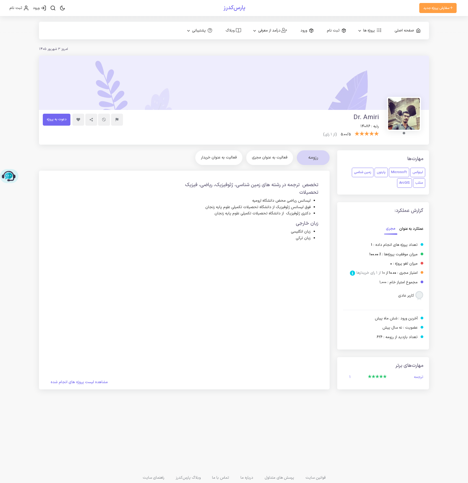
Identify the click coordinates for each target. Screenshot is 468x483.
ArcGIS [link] (404, 182)
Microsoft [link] (399, 172)
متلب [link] (419, 182)
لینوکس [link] (417, 172)
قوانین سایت (316, 478)
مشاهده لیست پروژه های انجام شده (79, 382)
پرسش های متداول (279, 478)
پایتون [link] (381, 172)
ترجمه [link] (418, 377)
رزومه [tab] (313, 157)
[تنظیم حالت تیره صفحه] (62, 8)
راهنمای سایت (153, 478)
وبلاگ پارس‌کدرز (188, 478)
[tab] (269, 157)
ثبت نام (16, 8)
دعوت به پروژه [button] (56, 119)
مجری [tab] (390, 228)
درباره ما (246, 478)
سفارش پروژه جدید (436, 8)
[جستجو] (53, 8)
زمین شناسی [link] (362, 172)
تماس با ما (220, 478)
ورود (37, 8)
